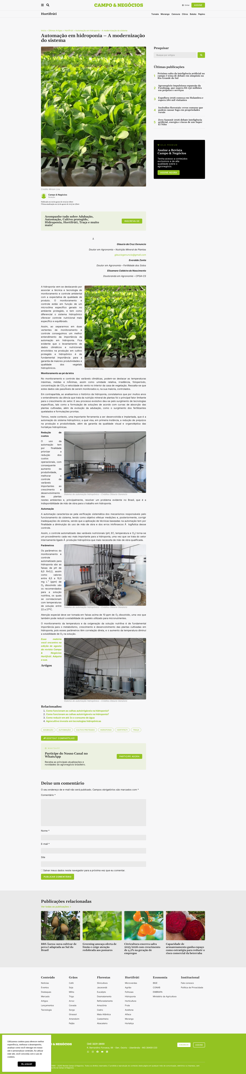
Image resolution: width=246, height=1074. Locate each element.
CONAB (156, 987)
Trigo (71, 996)
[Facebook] (97, 1052)
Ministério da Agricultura (164, 996)
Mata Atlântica (104, 1014)
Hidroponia (106, 730)
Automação (65, 730)
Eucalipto (101, 992)
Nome (45, 831)
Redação (51, 197)
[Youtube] (102, 1052)
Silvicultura (102, 983)
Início (43, 30)
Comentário (48, 795)
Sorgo (72, 1010)
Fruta (127, 1005)
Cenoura (176, 14)
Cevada (72, 1005)
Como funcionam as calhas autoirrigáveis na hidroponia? (77, 710)
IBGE (155, 983)
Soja (71, 987)
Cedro (100, 1010)
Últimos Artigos (55, 30)
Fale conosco (187, 983)
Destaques (46, 992)
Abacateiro (102, 1023)
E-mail (45, 844)
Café (71, 983)
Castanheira (102, 1019)
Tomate (155, 14)
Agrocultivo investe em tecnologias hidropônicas (73, 721)
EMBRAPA (157, 992)
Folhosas (129, 992)
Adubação (48, 730)
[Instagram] (93, 1052)
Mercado (45, 996)
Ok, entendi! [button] (26, 1064)
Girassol (73, 1014)
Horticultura (130, 1001)
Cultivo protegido (85, 730)
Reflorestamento (105, 1001)
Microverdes (131, 983)
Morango (165, 14)
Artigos (44, 1001)
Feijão (72, 1023)
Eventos (45, 987)
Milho (71, 992)
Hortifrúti (49, 14)
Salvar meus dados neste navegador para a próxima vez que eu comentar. (84, 870)
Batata (193, 14)
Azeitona (129, 1010)
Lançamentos (47, 1005)
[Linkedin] (107, 1052)
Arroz (71, 1001)
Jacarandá (102, 987)
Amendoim (74, 1019)
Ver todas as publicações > (56, 906)
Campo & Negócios (57, 194)
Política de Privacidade (192, 987)
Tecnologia (46, 1010)
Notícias (45, 983)
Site (43, 857)
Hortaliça (129, 1023)
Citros (185, 14)
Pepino (201, 14)
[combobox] (175, 55)
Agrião (128, 987)
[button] (42, 5)
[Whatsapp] (88, 1052)
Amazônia (102, 1005)
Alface (128, 1014)
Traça (136, 730)
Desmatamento (104, 996)
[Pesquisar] (201, 55)
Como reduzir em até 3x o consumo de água (70, 717)
